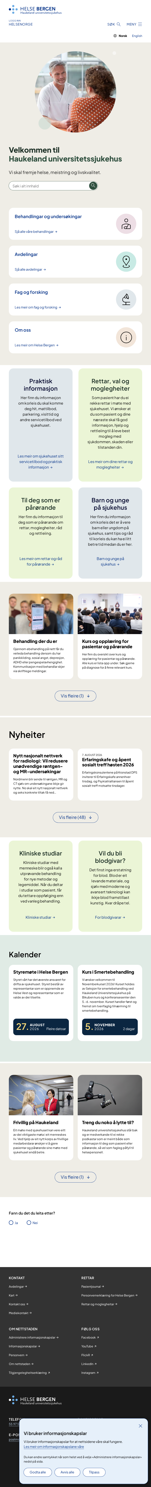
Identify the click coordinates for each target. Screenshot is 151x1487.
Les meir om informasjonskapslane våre (54, 1446)
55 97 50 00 (18, 1424)
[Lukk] (140, 1426)
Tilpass (94, 1472)
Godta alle (38, 1472)
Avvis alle (67, 1472)
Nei (35, 1223)
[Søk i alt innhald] (93, 186)
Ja (16, 1223)
